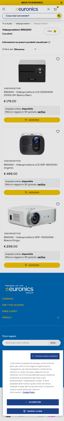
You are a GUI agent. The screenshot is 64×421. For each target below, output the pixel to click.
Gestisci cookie (34, 411)
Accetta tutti (35, 402)
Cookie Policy (29, 392)
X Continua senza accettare (45, 356)
